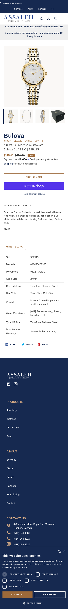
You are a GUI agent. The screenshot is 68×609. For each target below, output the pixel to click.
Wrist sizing (14, 247)
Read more (21, 567)
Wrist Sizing (13, 494)
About (30, 9)
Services (18, 9)
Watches (11, 418)
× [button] (64, 551)
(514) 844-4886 (22, 533)
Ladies (28, 141)
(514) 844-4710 (22, 538)
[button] (34, 603)
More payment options (34, 194)
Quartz (39, 141)
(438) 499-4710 (22, 544)
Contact (42, 9)
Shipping (8, 163)
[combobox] (59, 551)
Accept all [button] (17, 594)
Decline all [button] (49, 594)
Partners (11, 485)
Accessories (13, 427)
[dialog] (34, 578)
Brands (10, 477)
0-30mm (7, 141)
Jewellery (12, 410)
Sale (9, 436)
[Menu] (62, 18)
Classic (18, 141)
